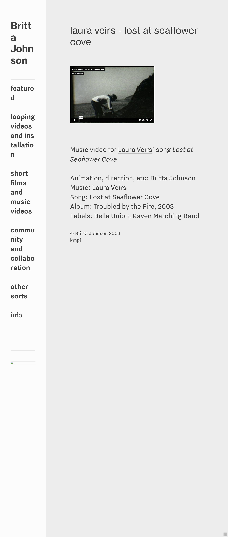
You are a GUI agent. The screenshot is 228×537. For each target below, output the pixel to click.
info (16, 315)
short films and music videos (21, 192)
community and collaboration (23, 249)
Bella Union (111, 216)
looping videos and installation (23, 135)
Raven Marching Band (166, 216)
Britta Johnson (22, 43)
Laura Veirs (135, 149)
